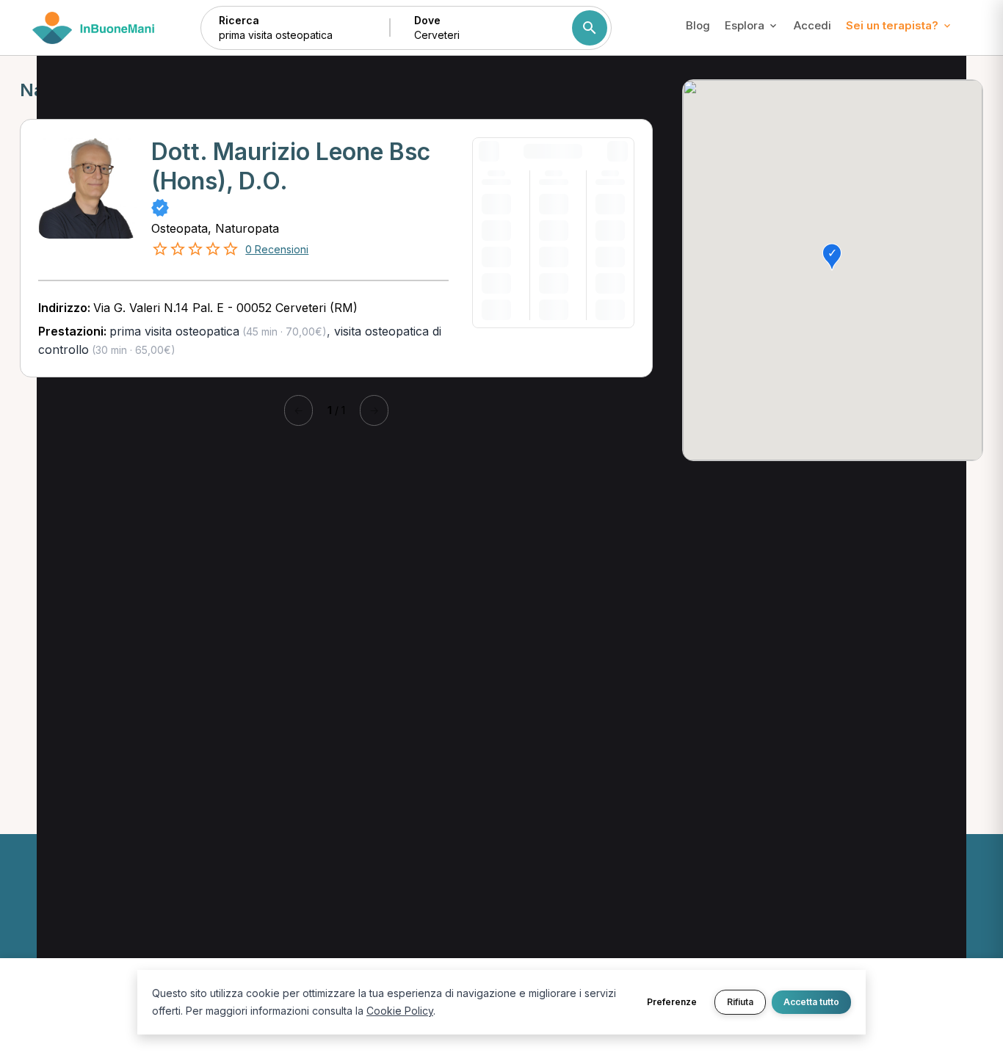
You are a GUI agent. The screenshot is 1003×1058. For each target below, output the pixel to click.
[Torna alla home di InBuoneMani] (93, 28)
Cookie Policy (399, 1010)
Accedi (812, 25)
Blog (698, 25)
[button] (831, 257)
